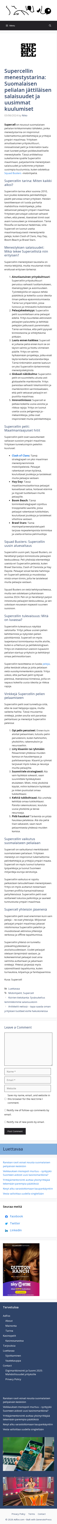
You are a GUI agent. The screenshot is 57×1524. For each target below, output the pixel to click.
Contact (7, 1365)
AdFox (6, 1315)
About (9, 1320)
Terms (31, 1513)
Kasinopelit (9, 1335)
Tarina (9, 1330)
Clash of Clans (20, 455)
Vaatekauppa (13, 1360)
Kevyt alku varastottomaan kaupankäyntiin (28, 1188)
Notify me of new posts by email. (26, 1122)
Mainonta (11, 1325)
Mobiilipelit (15, 993)
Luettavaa (14, 988)
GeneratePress (44, 1519)
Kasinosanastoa (14, 1340)
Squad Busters (12, 173)
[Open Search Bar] (50, 25)
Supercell (28, 993)
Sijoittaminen (13, 1355)
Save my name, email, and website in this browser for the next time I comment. (29, 1099)
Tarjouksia (9, 1345)
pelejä (46, 663)
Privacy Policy (13, 1379)
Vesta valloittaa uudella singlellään (23, 1193)
